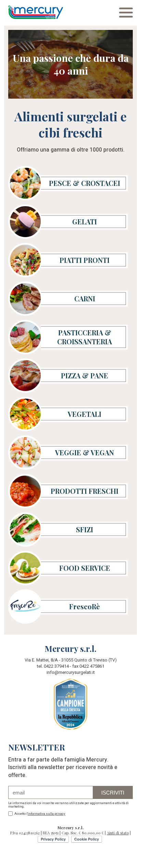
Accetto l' (39, 813)
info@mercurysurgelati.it (71, 672)
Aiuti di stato (118, 832)
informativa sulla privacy (46, 813)
